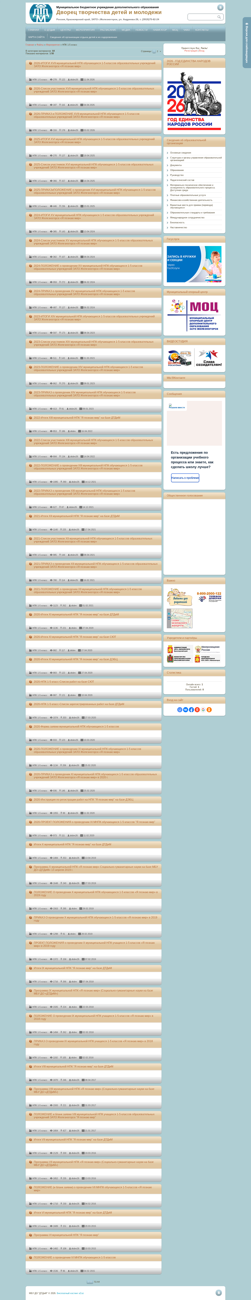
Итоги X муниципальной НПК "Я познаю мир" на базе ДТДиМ (72, 844)
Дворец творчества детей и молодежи (109, 12)
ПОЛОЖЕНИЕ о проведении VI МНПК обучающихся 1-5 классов (75, 1257)
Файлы (40, 44)
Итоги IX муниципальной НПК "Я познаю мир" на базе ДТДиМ (73, 968)
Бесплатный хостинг (67, 1293)
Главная (30, 44)
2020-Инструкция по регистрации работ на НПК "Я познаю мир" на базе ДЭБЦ (83, 799)
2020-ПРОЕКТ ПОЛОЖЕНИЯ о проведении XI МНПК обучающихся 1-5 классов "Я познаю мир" (94, 822)
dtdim (73, 431)
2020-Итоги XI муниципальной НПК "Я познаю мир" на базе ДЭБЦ (76, 659)
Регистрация (190, 50)
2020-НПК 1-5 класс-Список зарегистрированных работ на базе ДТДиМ (79, 704)
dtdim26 (74, 79)
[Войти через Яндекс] (197, 709)
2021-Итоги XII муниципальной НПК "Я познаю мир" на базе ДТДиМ (77, 516)
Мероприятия (53, 44)
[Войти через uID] (179, 709)
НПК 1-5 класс (39, 79)
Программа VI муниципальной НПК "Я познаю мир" (66, 1235)
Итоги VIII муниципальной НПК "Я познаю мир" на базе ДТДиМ (73, 1066)
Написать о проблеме (185, 477)
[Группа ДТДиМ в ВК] (220, 7)
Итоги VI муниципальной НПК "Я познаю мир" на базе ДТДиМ (73, 1212)
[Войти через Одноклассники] (209, 709)
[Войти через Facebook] (191, 709)
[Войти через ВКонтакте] (185, 709)
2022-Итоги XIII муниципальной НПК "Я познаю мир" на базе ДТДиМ (77, 417)
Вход (201, 50)
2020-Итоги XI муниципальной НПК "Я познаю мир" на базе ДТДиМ (76, 614)
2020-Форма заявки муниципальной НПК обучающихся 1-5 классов (76, 726)
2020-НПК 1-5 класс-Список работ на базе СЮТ (64, 681)
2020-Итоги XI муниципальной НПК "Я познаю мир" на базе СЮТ (75, 636)
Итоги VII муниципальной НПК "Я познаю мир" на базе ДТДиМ (73, 1139)
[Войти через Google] (203, 709)
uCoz (81, 1293)
